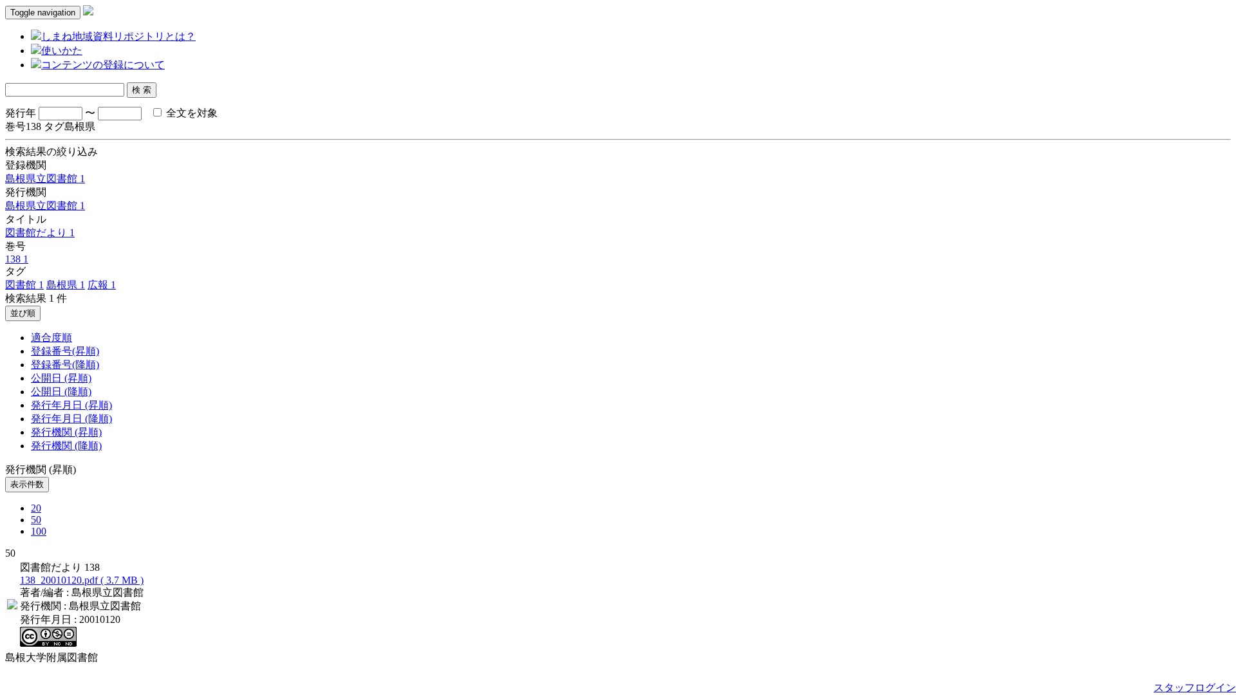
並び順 (22, 313)
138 (16, 259)
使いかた (61, 50)
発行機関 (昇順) (66, 432)
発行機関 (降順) (66, 445)
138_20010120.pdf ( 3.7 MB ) (82, 580)
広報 (102, 284)
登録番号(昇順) (65, 351)
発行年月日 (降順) (71, 418)
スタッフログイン (1195, 687)
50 (36, 519)
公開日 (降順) (61, 391)
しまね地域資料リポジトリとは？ (118, 36)
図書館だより (40, 232)
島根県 (65, 284)
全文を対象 (191, 112)
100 (38, 531)
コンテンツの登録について (103, 64)
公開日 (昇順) (61, 378)
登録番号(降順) (65, 364)
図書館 (24, 284)
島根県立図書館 (45, 178)
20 (36, 508)
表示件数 (27, 484)
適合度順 (51, 337)
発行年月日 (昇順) (71, 405)
